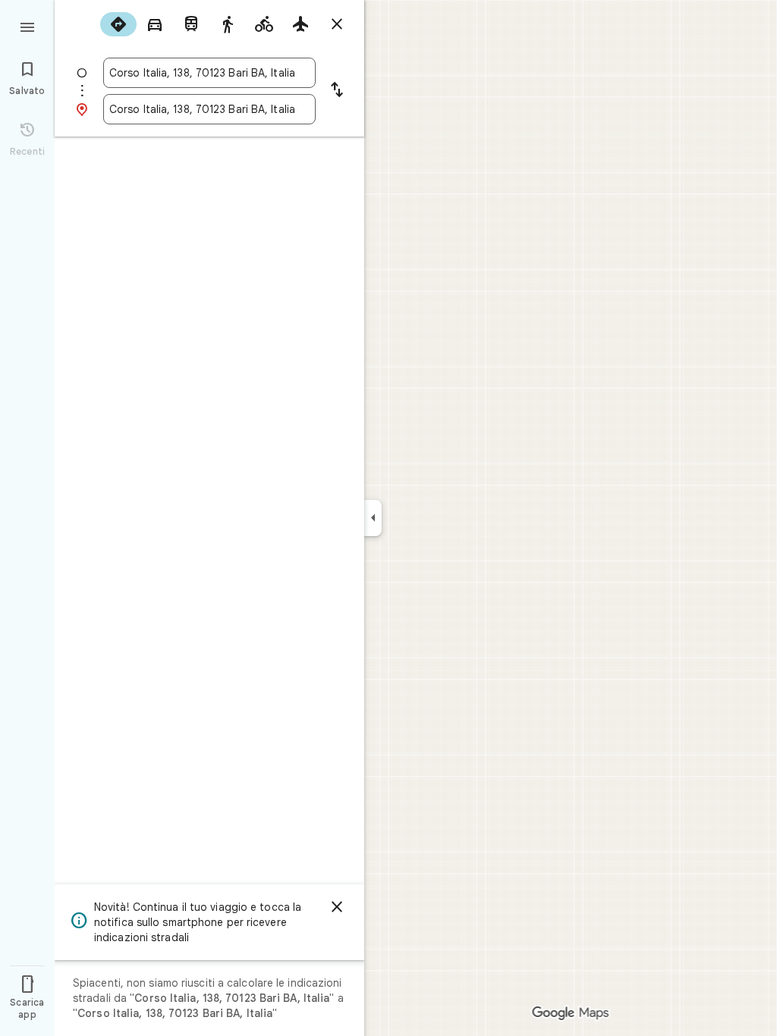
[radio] (118, 24)
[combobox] (209, 73)
